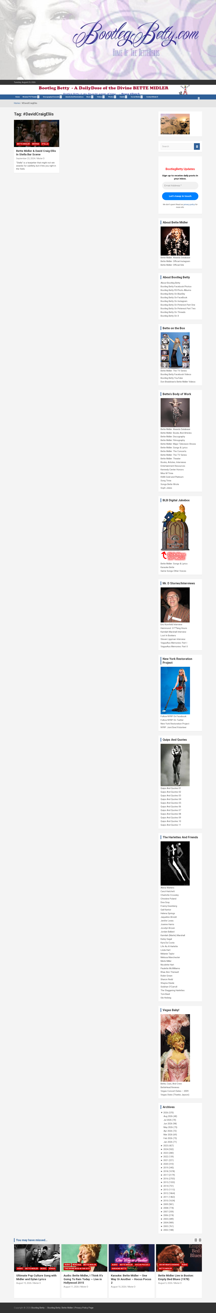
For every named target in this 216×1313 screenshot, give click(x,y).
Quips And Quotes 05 (171, 803)
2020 (165, 1164)
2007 (165, 1211)
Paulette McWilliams (170, 968)
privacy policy (189, 204)
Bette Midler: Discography (173, 436)
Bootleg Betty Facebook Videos (176, 374)
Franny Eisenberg (169, 906)
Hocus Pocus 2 (142, 1265)
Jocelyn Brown (168, 928)
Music (88, 97)
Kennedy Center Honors (172, 469)
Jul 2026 (168, 1120)
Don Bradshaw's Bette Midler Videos (178, 381)
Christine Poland (168, 898)
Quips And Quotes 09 (171, 817)
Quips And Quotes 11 (171, 825)
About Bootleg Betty (170, 283)
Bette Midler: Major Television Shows (178, 444)
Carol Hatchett (168, 891)
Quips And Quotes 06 (171, 806)
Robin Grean (166, 975)
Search (197, 146)
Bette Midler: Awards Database (175, 257)
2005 (165, 1219)
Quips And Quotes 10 (171, 821)
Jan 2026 (168, 1142)
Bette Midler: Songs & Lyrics (174, 447)
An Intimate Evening (169, 1265)
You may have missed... (31, 1240)
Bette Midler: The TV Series (174, 370)
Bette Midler (23, 144)
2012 (165, 1193)
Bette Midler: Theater (171, 458)
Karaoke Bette (167, 567)
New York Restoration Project (175, 723)
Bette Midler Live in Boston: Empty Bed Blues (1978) (176, 1277)
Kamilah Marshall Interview (173, 632)
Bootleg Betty (38, 1307)
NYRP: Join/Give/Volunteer (173, 727)
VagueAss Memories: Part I (174, 643)
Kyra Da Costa (167, 942)
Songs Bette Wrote (170, 484)
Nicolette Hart (167, 964)
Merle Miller (166, 961)
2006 (165, 1215)
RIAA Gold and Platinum (172, 477)
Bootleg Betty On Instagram (174, 301)
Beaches (77, 1265)
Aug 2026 (168, 1116)
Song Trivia (166, 480)
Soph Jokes (166, 488)
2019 (165, 1167)
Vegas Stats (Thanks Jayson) (175, 1094)
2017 (165, 1175)
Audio (20, 1269)
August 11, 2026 (71, 1287)
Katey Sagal (166, 939)
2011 (165, 1197)
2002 (165, 1230)
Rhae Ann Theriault (170, 972)
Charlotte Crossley (170, 895)
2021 (165, 1160)
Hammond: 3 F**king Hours (174, 628)
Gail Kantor (166, 909)
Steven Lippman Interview (173, 639)
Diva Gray (165, 902)
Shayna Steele (167, 983)
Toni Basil (165, 994)
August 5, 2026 (165, 1283)
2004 (165, 1222)
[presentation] (196, 1240)
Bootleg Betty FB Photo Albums (176, 290)
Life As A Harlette (169, 946)
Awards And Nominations (74, 97)
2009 (165, 1204)
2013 (165, 1189)
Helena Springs (168, 913)
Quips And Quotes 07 (171, 810)
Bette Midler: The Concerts (173, 451)
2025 (165, 1145)
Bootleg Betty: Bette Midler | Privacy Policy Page (70, 1307)
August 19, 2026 (23, 1283)
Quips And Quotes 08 (171, 814)
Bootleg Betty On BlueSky (173, 294)
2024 (165, 1149)
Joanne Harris (167, 924)
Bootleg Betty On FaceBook (174, 297)
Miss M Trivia (167, 473)
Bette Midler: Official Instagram (175, 261)
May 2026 (168, 1127)
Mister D (41, 158)
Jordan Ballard (167, 931)
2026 (165, 1112)
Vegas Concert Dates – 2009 (175, 1091)
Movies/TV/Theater (30, 97)
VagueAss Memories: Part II (174, 646)
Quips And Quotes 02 (171, 792)
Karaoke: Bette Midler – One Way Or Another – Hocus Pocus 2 (131, 1279)
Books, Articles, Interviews (173, 462)
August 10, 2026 (118, 1287)
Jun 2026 (168, 1123)
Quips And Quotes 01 (171, 788)
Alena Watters (167, 887)
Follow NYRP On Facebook (173, 716)
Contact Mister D (152, 97)
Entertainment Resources (173, 466)
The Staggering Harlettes (173, 990)
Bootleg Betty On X (170, 316)
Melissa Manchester (170, 957)
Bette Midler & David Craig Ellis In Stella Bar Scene (36, 152)
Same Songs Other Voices (173, 571)
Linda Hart (165, 950)
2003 (165, 1226)
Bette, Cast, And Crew (171, 1083)
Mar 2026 (168, 1134)
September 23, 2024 (25, 158)
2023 (165, 1153)
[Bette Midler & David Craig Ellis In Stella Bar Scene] (36, 133)
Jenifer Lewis (167, 920)
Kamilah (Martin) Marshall (173, 935)
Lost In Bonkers (168, 635)
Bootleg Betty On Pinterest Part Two (178, 308)
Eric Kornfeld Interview (171, 624)
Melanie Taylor (167, 953)
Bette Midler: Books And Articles (176, 433)
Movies (35, 144)
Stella (45, 144)
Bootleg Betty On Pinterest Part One (178, 305)
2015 (165, 1182)
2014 (165, 1186)
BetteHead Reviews (170, 1087)
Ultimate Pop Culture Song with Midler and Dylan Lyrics (36, 1277)
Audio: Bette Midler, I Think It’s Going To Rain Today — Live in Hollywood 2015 (83, 1279)
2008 (165, 1208)
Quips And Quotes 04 (171, 799)
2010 (165, 1200)
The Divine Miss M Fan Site (77, 1269)
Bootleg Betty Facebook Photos (176, 286)
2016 (165, 1178)
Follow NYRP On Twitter (172, 720)
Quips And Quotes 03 (171, 795)
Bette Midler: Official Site (172, 265)
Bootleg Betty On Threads (173, 312)
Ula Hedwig (166, 997)
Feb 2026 (168, 1138)
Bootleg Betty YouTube (172, 378)
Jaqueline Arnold (169, 917)
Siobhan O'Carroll (169, 986)
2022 (165, 1156)
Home (17, 97)
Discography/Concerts (51, 97)
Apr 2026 (168, 1131)
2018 (165, 1171)
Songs (52, 1269)
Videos (99, 97)
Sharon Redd (167, 979)
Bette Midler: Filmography (173, 440)
